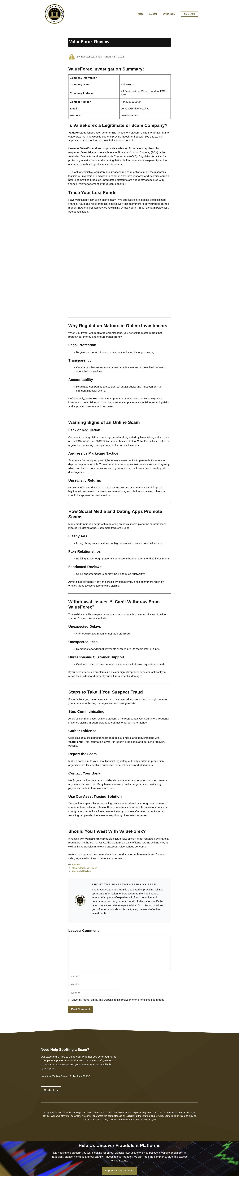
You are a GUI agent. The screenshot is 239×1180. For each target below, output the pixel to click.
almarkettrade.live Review (84, 868)
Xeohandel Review (81, 871)
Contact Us (51, 1090)
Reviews (76, 864)
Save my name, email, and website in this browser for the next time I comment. (118, 999)
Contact (189, 14)
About (153, 14)
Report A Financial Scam (119, 1170)
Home (140, 14)
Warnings (169, 14)
